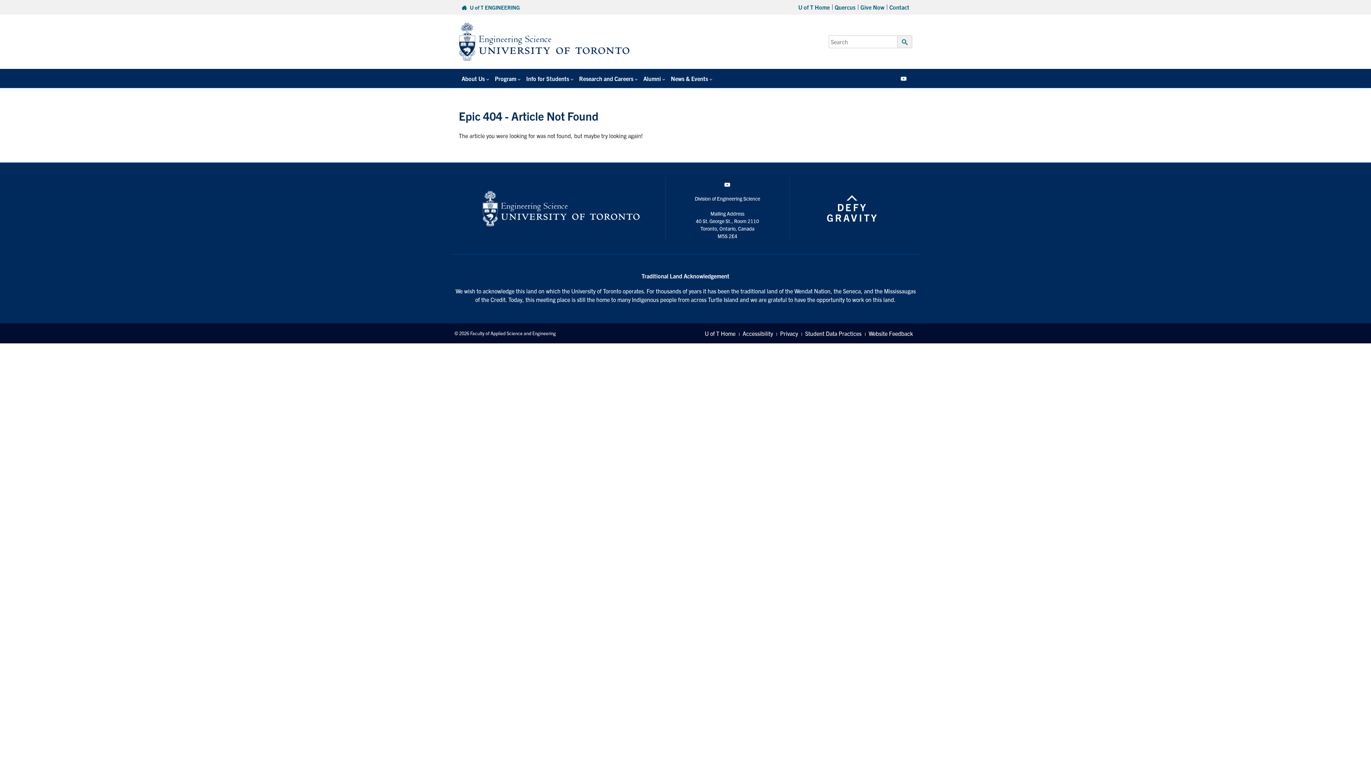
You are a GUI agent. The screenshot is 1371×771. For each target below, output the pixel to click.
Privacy (789, 333)
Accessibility (758, 333)
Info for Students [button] (547, 78)
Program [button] (505, 78)
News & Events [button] (689, 78)
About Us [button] (473, 78)
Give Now (872, 7)
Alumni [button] (652, 78)
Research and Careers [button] (606, 78)
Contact (899, 7)
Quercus (845, 7)
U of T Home (814, 7)
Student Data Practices (833, 333)
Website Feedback (891, 333)
